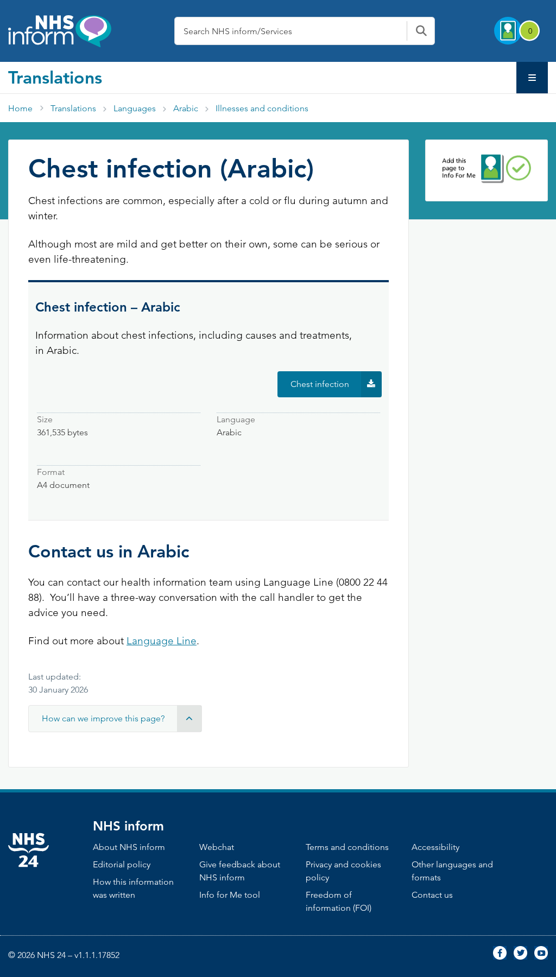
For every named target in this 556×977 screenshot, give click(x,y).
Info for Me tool (229, 895)
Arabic (185, 108)
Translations (55, 77)
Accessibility (435, 847)
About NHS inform (129, 847)
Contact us (432, 895)
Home (20, 108)
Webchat (216, 847)
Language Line (162, 641)
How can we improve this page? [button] (103, 718)
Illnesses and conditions (262, 108)
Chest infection (336, 387)
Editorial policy (121, 864)
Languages (134, 108)
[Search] (421, 31)
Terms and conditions (347, 847)
